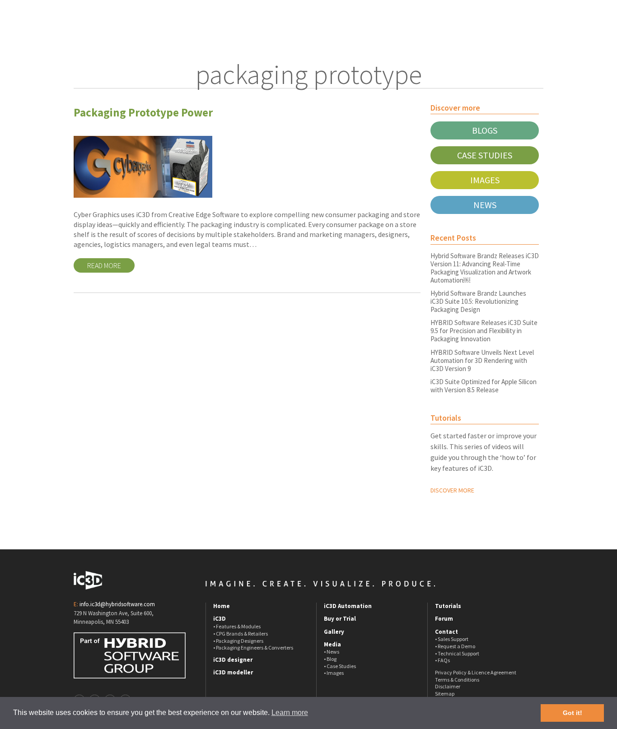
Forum (444, 618)
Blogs (484, 130)
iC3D (219, 618)
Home (221, 606)
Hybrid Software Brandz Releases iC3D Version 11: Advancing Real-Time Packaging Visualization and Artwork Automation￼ (484, 267)
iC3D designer (232, 660)
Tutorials (448, 606)
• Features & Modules (237, 626)
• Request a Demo (455, 646)
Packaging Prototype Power (143, 112)
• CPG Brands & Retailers (240, 633)
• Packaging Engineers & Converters (253, 647)
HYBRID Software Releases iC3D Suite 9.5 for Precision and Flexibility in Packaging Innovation (484, 330)
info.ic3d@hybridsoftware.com (117, 604)
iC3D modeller (233, 672)
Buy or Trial (340, 618)
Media (332, 644)
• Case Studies (340, 666)
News (484, 204)
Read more (104, 265)
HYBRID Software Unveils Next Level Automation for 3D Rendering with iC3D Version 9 (482, 360)
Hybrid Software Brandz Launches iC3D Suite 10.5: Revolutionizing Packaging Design (478, 301)
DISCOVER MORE (452, 490)
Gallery (334, 632)
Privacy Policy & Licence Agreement (475, 672)
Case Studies (484, 155)
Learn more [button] (289, 712)
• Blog (330, 658)
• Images (334, 672)
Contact (446, 632)
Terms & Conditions (457, 679)
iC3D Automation (348, 606)
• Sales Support (451, 639)
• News (331, 651)
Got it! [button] (572, 712)
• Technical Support (457, 653)
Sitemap (444, 693)
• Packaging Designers (238, 640)
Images (485, 180)
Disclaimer (447, 686)
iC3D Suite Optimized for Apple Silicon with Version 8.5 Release (483, 385)
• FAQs (442, 660)
